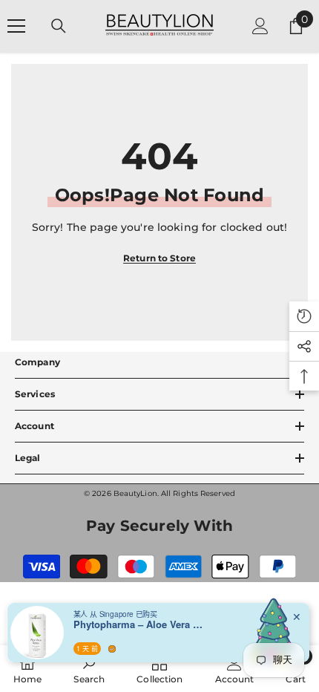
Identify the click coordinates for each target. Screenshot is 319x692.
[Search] (59, 26)
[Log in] (260, 26)
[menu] (16, 26)
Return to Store (159, 258)
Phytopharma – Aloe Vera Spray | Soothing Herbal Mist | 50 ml (140, 624)
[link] (89, 668)
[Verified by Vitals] (112, 649)
